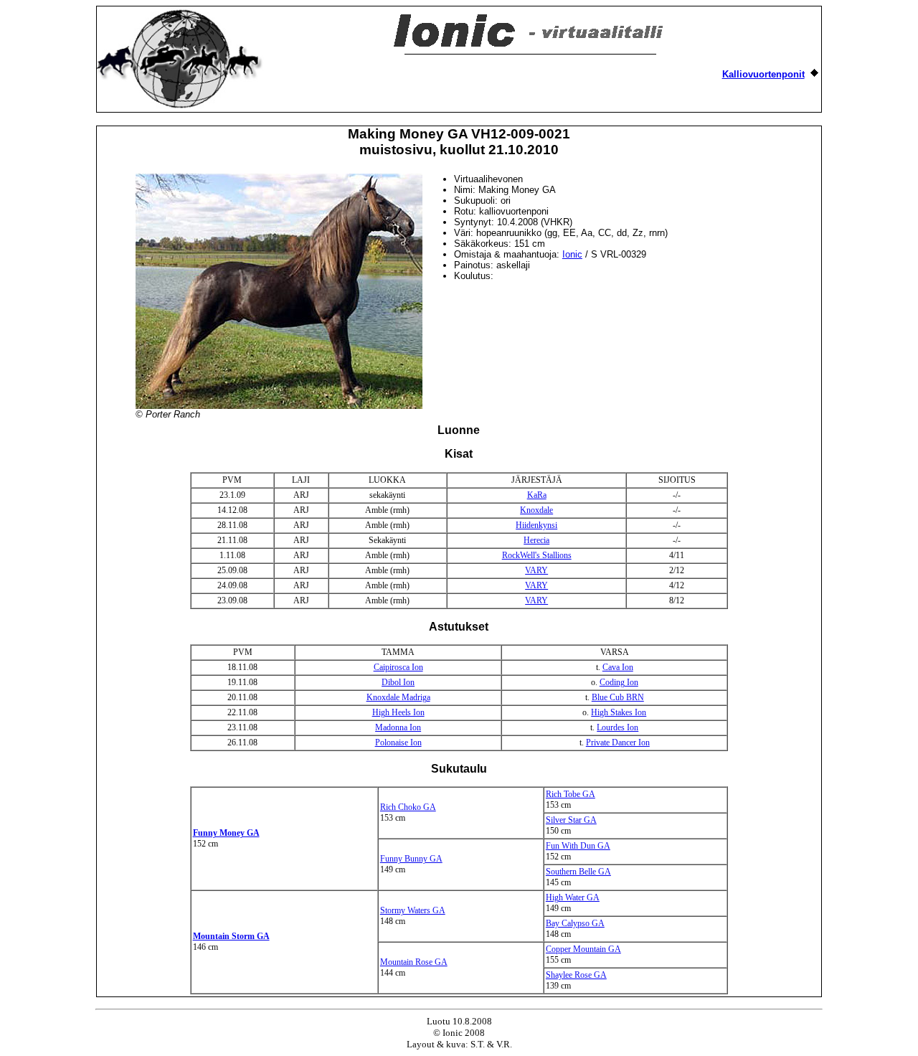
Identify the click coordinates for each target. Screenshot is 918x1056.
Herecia (536, 540)
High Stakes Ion (618, 712)
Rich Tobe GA (570, 794)
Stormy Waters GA (412, 910)
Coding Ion (619, 682)
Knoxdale (536, 510)
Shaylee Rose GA (576, 975)
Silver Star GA (571, 820)
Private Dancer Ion (618, 742)
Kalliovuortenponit (763, 74)
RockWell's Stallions (537, 555)
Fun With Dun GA (578, 846)
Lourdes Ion (617, 727)
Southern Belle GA (578, 872)
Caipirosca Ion (398, 667)
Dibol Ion (398, 682)
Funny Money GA (226, 833)
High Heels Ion (398, 712)
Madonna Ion (398, 727)
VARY (536, 570)
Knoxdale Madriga (398, 697)
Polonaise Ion (398, 742)
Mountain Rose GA (414, 962)
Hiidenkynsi (536, 525)
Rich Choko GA (408, 807)
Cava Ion (617, 667)
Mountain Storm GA (231, 936)
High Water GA (573, 897)
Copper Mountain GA (583, 949)
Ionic (572, 254)
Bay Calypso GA (575, 923)
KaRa (536, 495)
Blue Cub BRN (618, 697)
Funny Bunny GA (411, 859)
